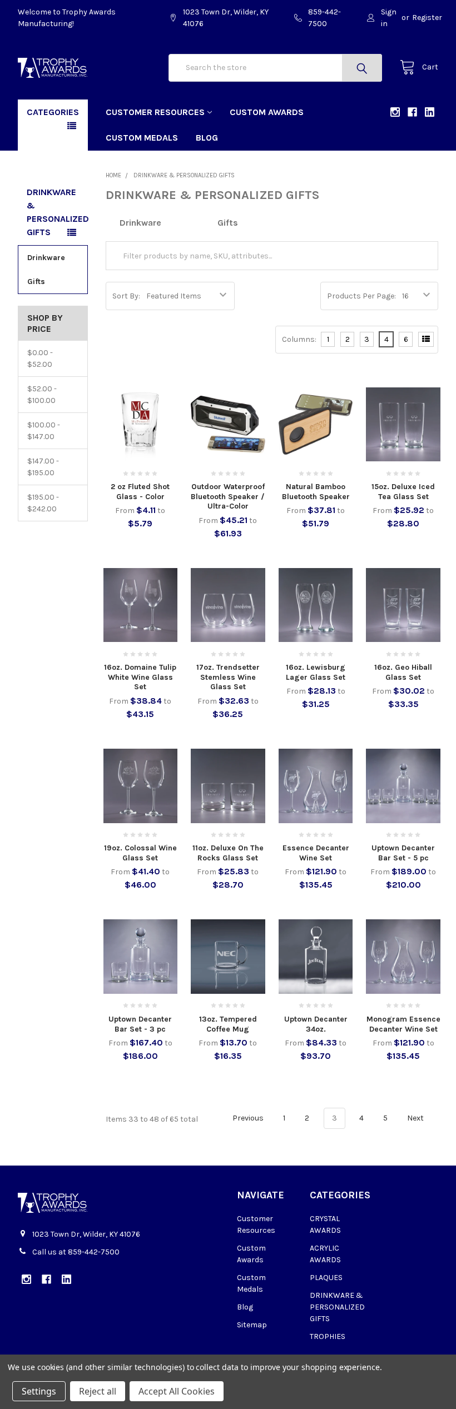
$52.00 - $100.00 (42, 394)
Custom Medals (142, 137)
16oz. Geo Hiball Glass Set (403, 672)
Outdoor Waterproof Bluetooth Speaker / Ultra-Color (228, 496)
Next (416, 1118)
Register (427, 17)
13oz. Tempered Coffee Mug (228, 1024)
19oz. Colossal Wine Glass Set (140, 853)
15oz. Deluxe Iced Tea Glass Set (403, 491)
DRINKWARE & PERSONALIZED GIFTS (337, 1307)
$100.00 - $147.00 (43, 430)
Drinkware (46, 257)
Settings (39, 1391)
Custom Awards (267, 112)
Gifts (36, 281)
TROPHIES (327, 1336)
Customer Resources (155, 112)
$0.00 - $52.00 (40, 358)
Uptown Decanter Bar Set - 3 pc (140, 1024)
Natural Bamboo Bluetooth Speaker (316, 491)
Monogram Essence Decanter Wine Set (403, 1024)
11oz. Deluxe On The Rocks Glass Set (228, 853)
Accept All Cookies (176, 1391)
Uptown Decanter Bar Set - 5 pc (403, 853)
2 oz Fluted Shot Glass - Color (140, 491)
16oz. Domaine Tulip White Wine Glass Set (140, 677)
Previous (247, 1118)
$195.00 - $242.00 (43, 503)
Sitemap (252, 1325)
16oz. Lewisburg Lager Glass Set (315, 672)
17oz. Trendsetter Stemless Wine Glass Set (228, 677)
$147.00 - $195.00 (43, 466)
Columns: (299, 339)
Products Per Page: (361, 296)
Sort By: (126, 296)
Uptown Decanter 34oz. (316, 1024)
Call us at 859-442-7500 (76, 1252)
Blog (207, 137)
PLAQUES (326, 1277)
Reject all (97, 1391)
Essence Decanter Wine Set (315, 853)
